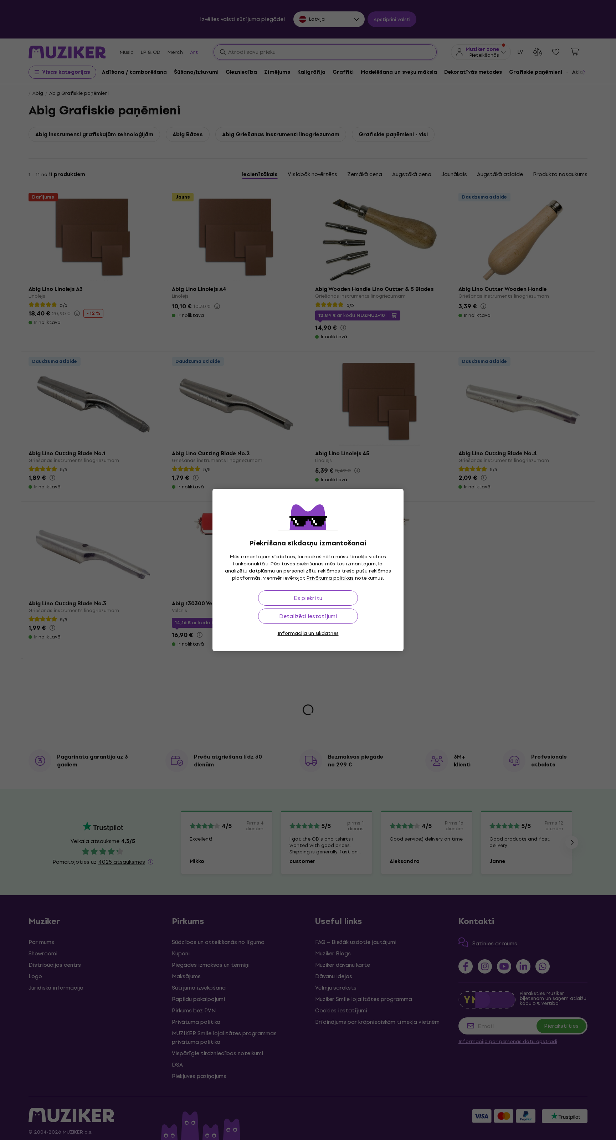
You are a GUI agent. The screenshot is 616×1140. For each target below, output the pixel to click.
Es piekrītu (308, 598)
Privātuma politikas (330, 578)
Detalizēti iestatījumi (308, 616)
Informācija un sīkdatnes (308, 633)
